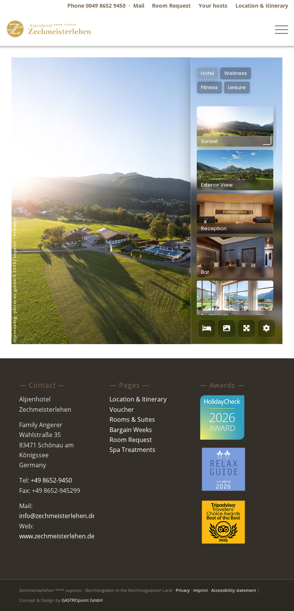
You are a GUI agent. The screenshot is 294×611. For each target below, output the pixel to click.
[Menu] (277, 28)
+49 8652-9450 (51, 480)
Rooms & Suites (132, 419)
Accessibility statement (233, 590)
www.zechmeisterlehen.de (57, 536)
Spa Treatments (132, 449)
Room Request (130, 439)
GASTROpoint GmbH (82, 600)
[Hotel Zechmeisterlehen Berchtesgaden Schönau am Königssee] (49, 28)
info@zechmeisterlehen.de (57, 516)
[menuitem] (171, 6)
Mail (138, 5)
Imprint (200, 590)
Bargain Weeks (130, 430)
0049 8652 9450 (106, 5)
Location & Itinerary (138, 399)
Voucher (121, 409)
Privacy (183, 590)
